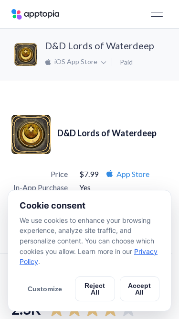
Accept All (139, 289)
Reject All (94, 289)
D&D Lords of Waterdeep (99, 45)
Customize (45, 289)
